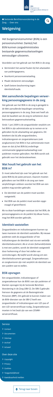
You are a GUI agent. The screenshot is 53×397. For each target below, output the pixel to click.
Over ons (14, 22)
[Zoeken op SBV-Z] (48, 21)
